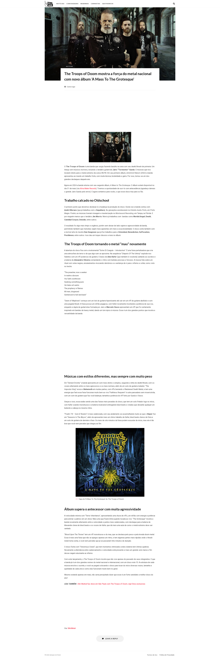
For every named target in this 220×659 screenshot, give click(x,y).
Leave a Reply (111, 639)
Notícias (60, 3)
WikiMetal (72, 628)
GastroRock (107, 3)
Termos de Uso (152, 655)
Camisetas (95, 3)
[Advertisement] (110, 110)
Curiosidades (72, 3)
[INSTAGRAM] (167, 3)
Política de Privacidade (167, 655)
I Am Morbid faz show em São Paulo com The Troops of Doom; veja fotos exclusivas (111, 584)
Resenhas (85, 3)
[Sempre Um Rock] (49, 3)
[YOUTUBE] (170, 3)
